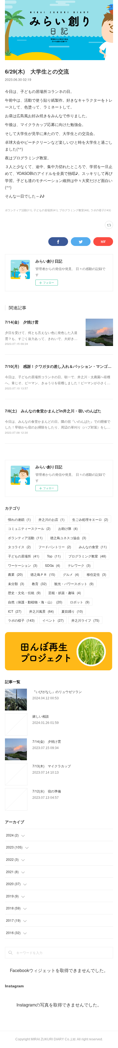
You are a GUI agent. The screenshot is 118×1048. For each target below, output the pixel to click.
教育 (39, 583)
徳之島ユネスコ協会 (68, 537)
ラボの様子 (21, 620)
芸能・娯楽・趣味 (64, 592)
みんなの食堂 (93, 546)
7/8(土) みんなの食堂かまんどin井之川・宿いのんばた (53, 410)
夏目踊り (72, 611)
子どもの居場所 (23, 556)
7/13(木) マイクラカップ (51, 766)
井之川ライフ (85, 620)
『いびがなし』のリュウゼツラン (57, 691)
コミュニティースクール (29, 528)
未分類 (16, 583)
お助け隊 (68, 528)
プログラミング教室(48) (74, 210)
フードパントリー (54, 546)
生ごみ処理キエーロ (90, 519)
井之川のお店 (51, 519)
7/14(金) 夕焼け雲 (21, 322)
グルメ (71, 574)
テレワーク (79, 565)
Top (54, 556)
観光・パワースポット (74, 583)
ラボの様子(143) (101, 210)
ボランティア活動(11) (18, 210)
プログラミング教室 (87, 556)
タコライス (19, 546)
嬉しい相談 (40, 716)
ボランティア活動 (25, 537)
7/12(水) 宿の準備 (46, 791)
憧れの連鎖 (19, 519)
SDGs (52, 565)
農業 (15, 574)
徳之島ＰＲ (42, 574)
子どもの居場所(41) (45, 210)
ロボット (79, 602)
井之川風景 (41, 611)
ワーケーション (22, 565)
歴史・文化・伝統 (24, 592)
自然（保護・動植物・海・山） (35, 602)
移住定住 (96, 574)
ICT (14, 611)
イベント (53, 620)
